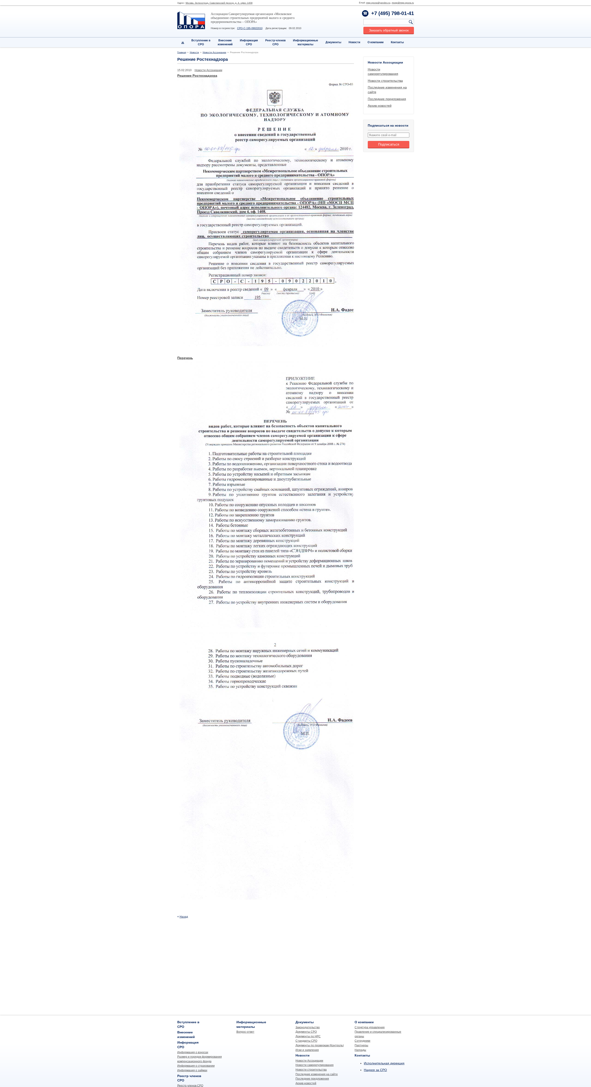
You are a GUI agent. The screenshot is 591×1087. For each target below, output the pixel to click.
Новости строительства (385, 80)
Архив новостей (380, 105)
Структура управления (370, 1027)
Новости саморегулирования (315, 1065)
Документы (333, 42)
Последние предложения (387, 99)
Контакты (397, 42)
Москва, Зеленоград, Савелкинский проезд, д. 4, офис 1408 (219, 3)
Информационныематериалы (305, 42)
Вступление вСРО (200, 42)
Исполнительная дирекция (384, 1063)
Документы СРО (306, 1031)
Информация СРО (249, 42)
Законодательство (308, 1027)
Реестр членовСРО (275, 42)
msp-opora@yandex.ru (378, 2)
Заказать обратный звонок (389, 30)
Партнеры (361, 1045)
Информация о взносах (192, 1052)
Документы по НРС (308, 1036)
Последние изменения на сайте (317, 1074)
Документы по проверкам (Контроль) (320, 1045)
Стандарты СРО (306, 1040)
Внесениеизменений (225, 42)
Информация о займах (192, 1070)
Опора (191, 20)
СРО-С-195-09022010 (249, 28)
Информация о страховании (196, 1065)
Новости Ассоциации (214, 52)
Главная (181, 52)
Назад (184, 916)
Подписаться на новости (388, 125)
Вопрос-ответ (245, 1031)
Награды (360, 1050)
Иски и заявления (307, 1050)
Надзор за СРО (375, 1070)
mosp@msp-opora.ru (403, 2)
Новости (354, 42)
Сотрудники (362, 1040)
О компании (375, 42)
